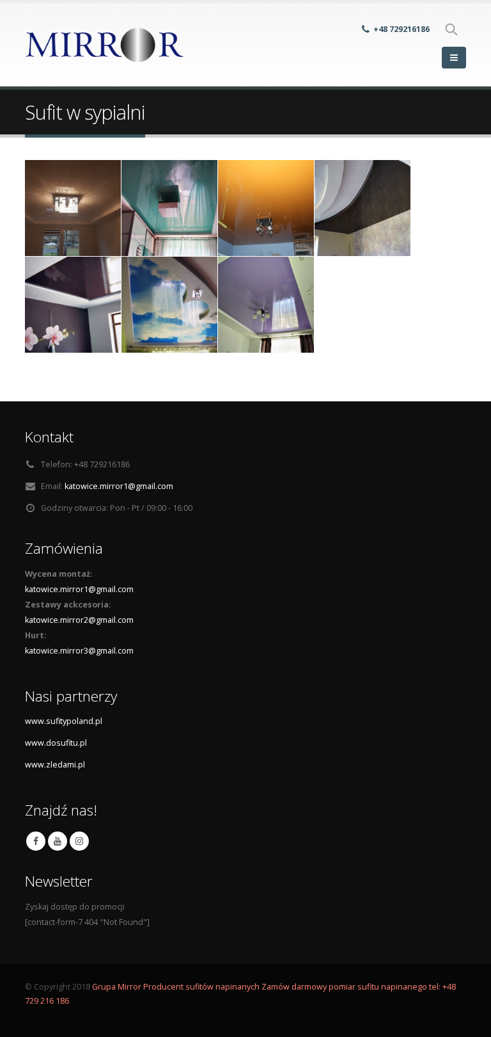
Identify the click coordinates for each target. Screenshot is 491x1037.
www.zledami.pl (55, 764)
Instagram (79, 841)
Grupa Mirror (116, 986)
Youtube (57, 841)
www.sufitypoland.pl (63, 721)
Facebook (35, 841)
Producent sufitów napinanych (202, 986)
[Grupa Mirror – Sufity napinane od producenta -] (105, 45)
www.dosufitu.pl (56, 742)
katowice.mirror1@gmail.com (119, 486)
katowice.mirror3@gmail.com (79, 650)
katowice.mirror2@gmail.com (79, 620)
